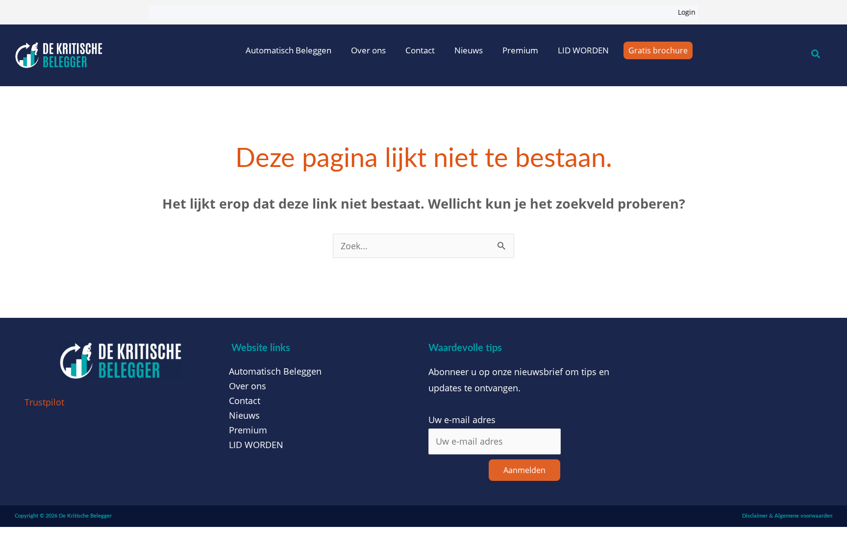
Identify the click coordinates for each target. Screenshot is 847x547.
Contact (420, 50)
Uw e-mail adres (462, 420)
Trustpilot (44, 402)
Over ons (368, 50)
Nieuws (468, 50)
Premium (520, 50)
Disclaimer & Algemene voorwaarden (787, 516)
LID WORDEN (583, 50)
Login (687, 12)
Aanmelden (524, 470)
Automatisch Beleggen (288, 50)
